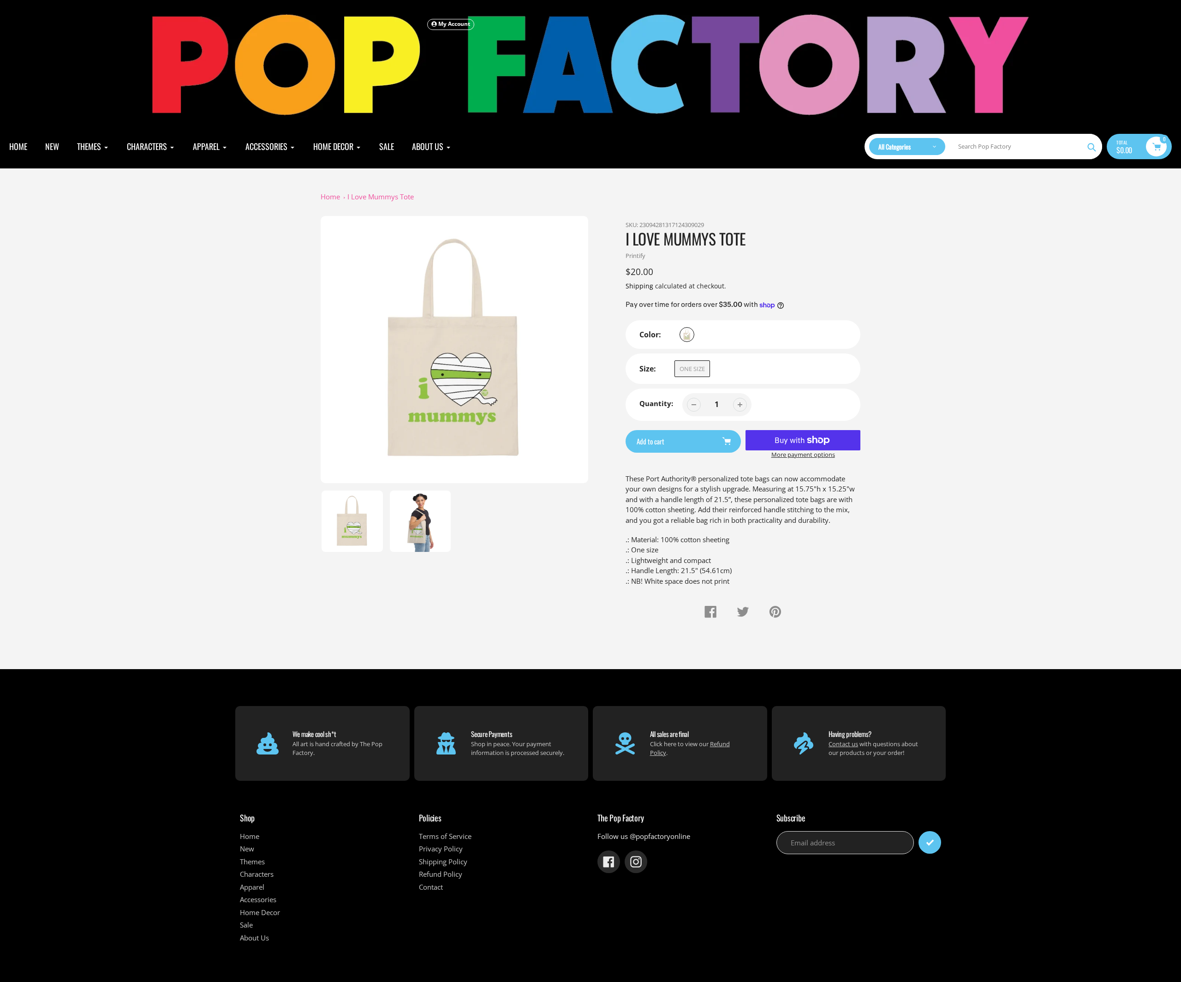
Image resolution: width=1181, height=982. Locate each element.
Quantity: (656, 403)
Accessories (258, 899)
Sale (246, 924)
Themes (252, 861)
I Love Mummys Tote (380, 196)
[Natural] (687, 334)
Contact (431, 887)
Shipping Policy (443, 861)
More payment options (803, 454)
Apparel (252, 887)
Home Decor (260, 912)
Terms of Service (445, 836)
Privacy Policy (441, 848)
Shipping (639, 285)
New (247, 848)
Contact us (843, 744)
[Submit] (930, 842)
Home (330, 196)
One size (692, 369)
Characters (257, 874)
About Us (254, 937)
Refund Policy (440, 874)
